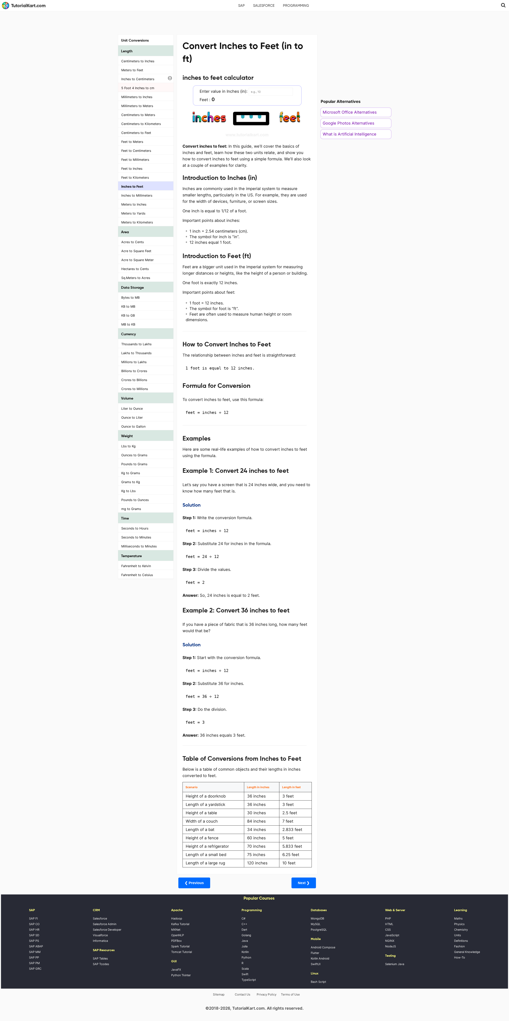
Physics (459, 924)
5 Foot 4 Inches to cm (137, 88)
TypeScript (249, 979)
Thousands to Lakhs (136, 344)
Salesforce (264, 6)
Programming (296, 6)
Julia (245, 946)
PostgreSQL (319, 929)
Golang (246, 935)
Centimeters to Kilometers (141, 124)
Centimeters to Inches (137, 61)
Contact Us (242, 994)
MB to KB (128, 324)
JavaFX (176, 969)
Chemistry (461, 929)
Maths (458, 918)
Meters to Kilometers (137, 222)
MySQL (316, 924)
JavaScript (392, 935)
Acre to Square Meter (137, 260)
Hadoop (176, 918)
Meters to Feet (132, 70)
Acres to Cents (132, 242)
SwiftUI (316, 964)
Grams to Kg (130, 482)
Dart (244, 929)
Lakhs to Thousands (136, 353)
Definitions (461, 940)
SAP (241, 6)
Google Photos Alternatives (348, 123)
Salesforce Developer (107, 929)
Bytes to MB (130, 297)
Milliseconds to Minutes (139, 546)
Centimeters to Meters (138, 115)
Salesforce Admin (104, 924)
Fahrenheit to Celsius (137, 575)
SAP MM (35, 952)
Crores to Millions (134, 389)
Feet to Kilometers (135, 177)
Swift (245, 974)
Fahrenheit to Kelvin (136, 566)
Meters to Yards (133, 213)
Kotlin (245, 952)
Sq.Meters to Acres (135, 278)
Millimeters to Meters (137, 106)
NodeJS (390, 946)
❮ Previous (194, 883)
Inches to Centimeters (137, 79)
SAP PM (34, 963)
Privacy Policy (266, 994)
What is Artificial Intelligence (349, 134)
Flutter (315, 953)
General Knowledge (467, 952)
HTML (389, 924)
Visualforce (100, 935)
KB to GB (128, 315)
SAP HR (34, 929)
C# (243, 918)
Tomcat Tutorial (181, 952)
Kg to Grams (130, 473)
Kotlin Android (320, 958)
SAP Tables (100, 958)
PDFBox (176, 940)
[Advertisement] (254, 22)
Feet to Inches (131, 169)
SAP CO (34, 924)
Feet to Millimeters (135, 160)
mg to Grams (131, 509)
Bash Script (318, 981)
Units (457, 935)
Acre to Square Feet (136, 251)
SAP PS (34, 940)
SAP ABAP (36, 946)
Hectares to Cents (135, 269)
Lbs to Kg (128, 446)
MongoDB (317, 918)
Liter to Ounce (132, 409)
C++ (244, 924)
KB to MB (128, 306)
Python (246, 957)
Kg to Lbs (128, 491)
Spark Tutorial (180, 946)
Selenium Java (394, 964)
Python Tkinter (181, 975)
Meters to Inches (133, 204)
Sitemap (218, 994)
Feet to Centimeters (136, 151)
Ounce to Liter (132, 417)
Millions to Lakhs (134, 362)
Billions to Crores (134, 371)
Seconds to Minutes (136, 537)
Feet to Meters (132, 142)
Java (245, 940)
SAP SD (34, 935)
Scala (245, 968)
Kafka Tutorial (180, 924)
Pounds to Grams (134, 464)
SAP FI (33, 918)
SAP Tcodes (101, 964)
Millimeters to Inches (136, 97)
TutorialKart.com (28, 5)
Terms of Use (290, 994)
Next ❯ (304, 883)
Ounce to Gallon (133, 426)
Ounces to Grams (134, 455)
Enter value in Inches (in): (224, 91)
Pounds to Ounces (135, 500)
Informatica (100, 940)
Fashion (459, 946)
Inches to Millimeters (136, 195)
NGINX (389, 940)
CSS (388, 929)
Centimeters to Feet (136, 133)
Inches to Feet (132, 186)
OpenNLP (177, 935)
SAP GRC (35, 968)
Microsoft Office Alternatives (350, 112)
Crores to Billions (134, 380)
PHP (388, 918)
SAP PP (34, 957)
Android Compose (323, 947)
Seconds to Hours (134, 528)
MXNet (175, 929)
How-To (459, 957)
